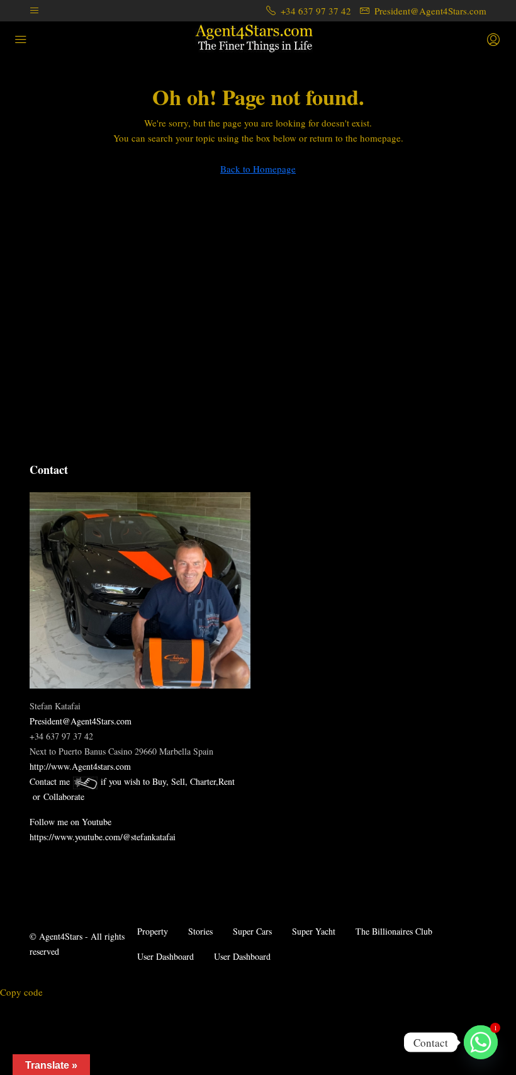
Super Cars (252, 931)
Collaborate (63, 796)
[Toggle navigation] (34, 10)
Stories (200, 931)
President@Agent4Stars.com (81, 721)
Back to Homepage (258, 168)
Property (152, 931)
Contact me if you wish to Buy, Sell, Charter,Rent (132, 781)
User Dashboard (165, 956)
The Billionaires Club (394, 931)
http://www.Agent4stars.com (80, 766)
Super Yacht (313, 931)
